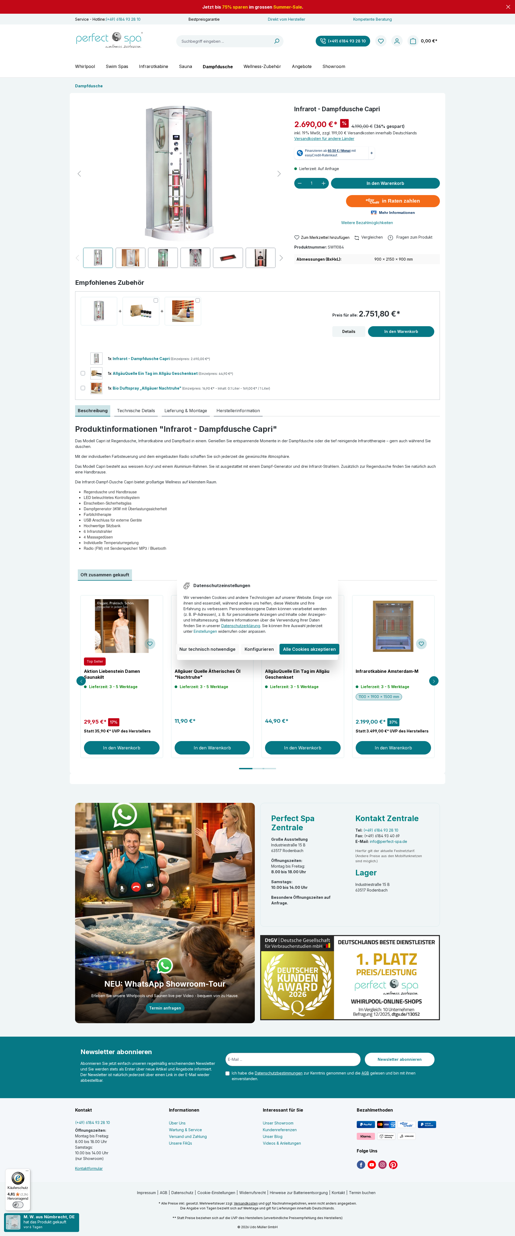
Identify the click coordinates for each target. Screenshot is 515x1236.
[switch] (18, 1205)
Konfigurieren (259, 649)
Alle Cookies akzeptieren (309, 649)
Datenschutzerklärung (240, 625)
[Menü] (27, 1172)
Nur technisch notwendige (207, 649)
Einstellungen (205, 631)
